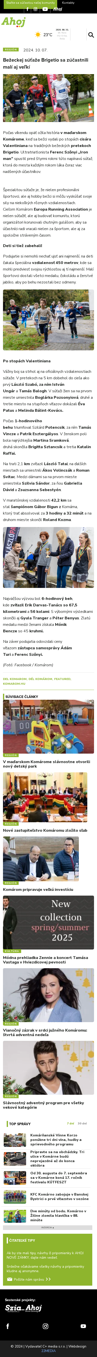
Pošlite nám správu (29, 1279)
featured (62, 679)
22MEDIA (48, 1351)
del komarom (15, 679)
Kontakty (68, 3)
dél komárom (40, 679)
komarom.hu (14, 684)
